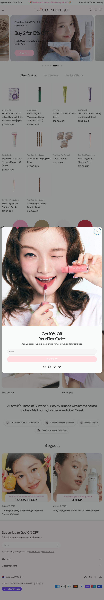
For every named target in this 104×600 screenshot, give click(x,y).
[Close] (97, 231)
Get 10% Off (52, 359)
